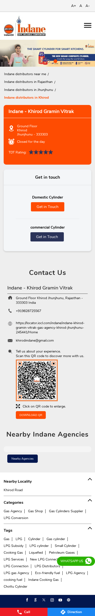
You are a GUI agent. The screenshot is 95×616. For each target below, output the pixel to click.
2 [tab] (47, 60)
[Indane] (25, 26)
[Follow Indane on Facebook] (26, 600)
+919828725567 (28, 311)
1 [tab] (40, 60)
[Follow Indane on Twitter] (43, 600)
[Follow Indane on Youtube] (60, 600)
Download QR (30, 415)
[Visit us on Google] (35, 600)
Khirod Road (13, 490)
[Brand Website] (68, 600)
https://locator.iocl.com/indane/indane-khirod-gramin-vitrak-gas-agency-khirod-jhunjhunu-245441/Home (50, 328)
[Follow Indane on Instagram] (51, 600)
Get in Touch (47, 206)
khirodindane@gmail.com (35, 340)
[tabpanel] (47, 53)
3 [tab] (55, 60)
